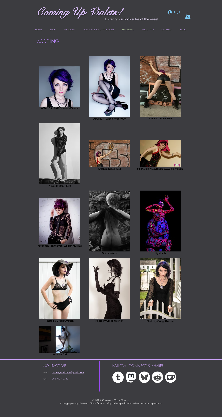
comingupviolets (61, 372)
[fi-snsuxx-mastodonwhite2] (131, 377)
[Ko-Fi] (170, 377)
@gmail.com (77, 372)
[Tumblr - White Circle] (118, 377)
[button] (188, 16)
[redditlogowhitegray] (157, 377)
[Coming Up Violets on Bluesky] (144, 377)
